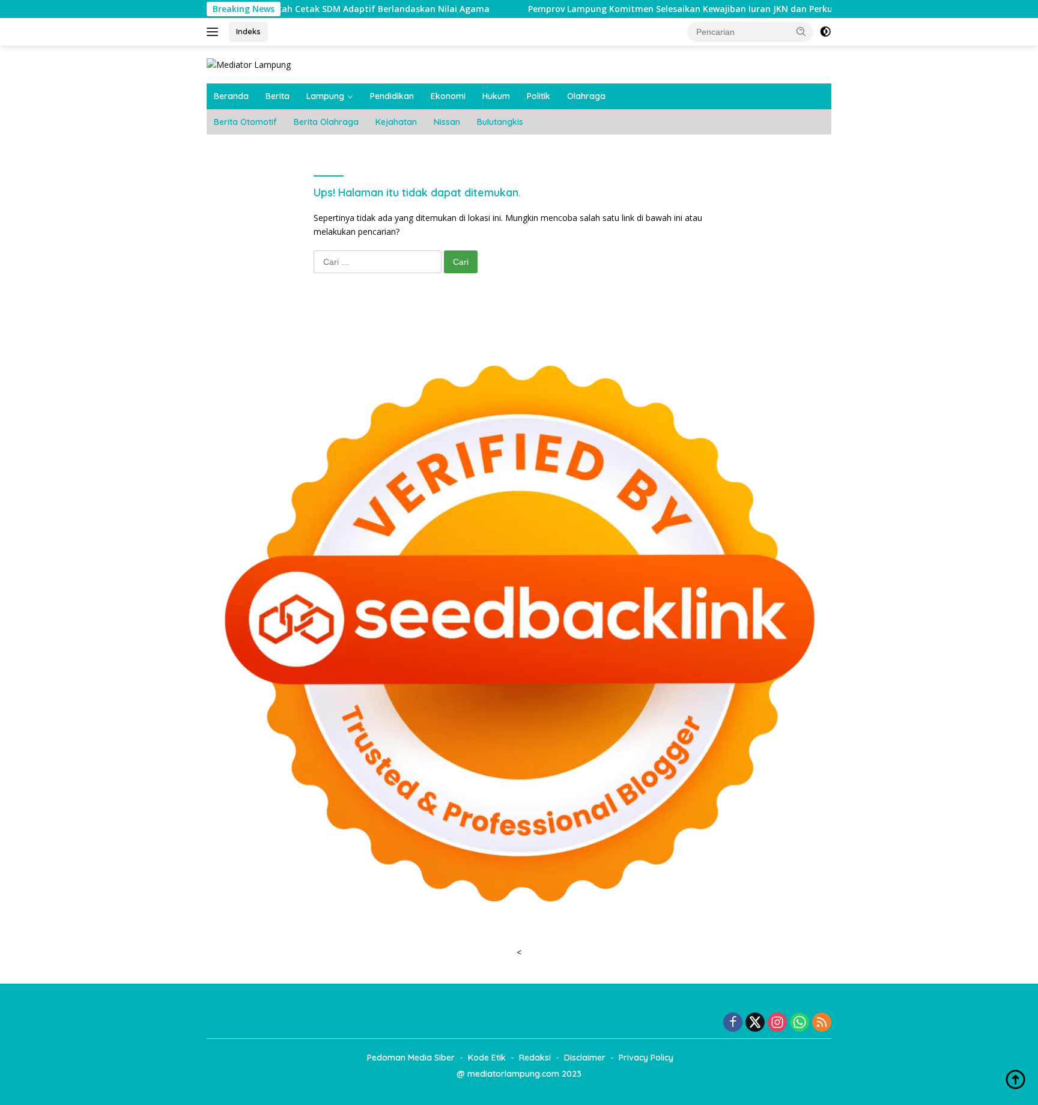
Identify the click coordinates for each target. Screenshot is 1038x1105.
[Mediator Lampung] (249, 64)
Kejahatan (396, 122)
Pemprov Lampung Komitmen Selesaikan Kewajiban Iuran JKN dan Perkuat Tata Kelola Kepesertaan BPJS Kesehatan (721, 9)
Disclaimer (585, 1057)
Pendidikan (392, 96)
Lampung (325, 96)
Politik (538, 96)
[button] (801, 31)
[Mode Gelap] (825, 32)
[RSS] (821, 1023)
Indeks (248, 31)
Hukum (496, 96)
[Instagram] (777, 1023)
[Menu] (215, 32)
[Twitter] (755, 1023)
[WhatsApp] (799, 1023)
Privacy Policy (646, 1057)
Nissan (447, 122)
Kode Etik (487, 1057)
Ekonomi (448, 96)
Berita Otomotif (245, 122)
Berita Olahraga (326, 122)
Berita (278, 96)
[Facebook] (732, 1023)
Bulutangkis (500, 122)
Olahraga (586, 96)
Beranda (231, 96)
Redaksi (535, 1057)
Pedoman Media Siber (411, 1057)
